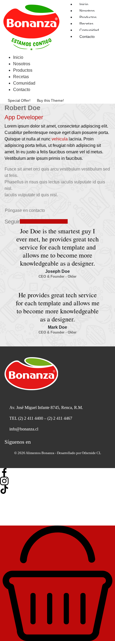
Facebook (29, 221)
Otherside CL (91, 453)
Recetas (86, 23)
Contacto (87, 36)
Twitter (45, 221)
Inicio (18, 57)
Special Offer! (19, 100)
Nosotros (87, 11)
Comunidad (89, 30)
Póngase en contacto (25, 210)
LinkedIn (59, 221)
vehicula (60, 139)
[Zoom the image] (57, 373)
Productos (88, 17)
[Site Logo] (31, 26)
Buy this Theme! (50, 100)
